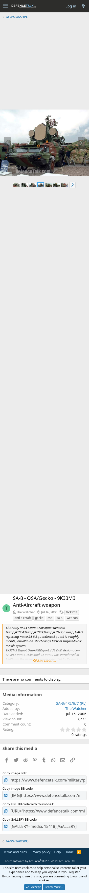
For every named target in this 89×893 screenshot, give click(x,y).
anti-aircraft (23, 618)
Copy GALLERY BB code (19, 819)
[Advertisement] (44, 64)
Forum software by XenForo (39, 861)
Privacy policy (40, 852)
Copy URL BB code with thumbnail (27, 804)
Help (57, 852)
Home (69, 852)
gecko (39, 618)
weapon (72, 618)
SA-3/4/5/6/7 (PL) (71, 703)
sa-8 (60, 618)
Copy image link (14, 773)
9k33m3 (71, 612)
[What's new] (83, 6)
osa (49, 618)
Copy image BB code (17, 788)
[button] (5, 6)
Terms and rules (15, 852)
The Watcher (25, 612)
